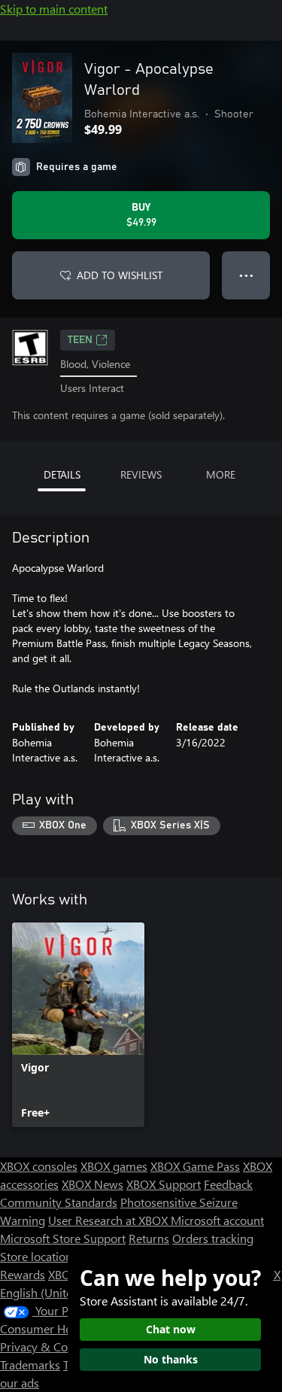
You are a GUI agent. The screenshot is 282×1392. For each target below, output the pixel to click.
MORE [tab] (220, 474)
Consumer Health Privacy (66, 1328)
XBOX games (113, 1166)
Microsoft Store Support (63, 1238)
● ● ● (246, 275)
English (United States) (58, 1292)
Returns (149, 1238)
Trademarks (30, 1364)
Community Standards (58, 1202)
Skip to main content (54, 9)
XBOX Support (163, 1184)
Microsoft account (217, 1220)
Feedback (228, 1184)
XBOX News (92, 1184)
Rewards (22, 1274)
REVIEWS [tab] (141, 474)
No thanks (171, 1359)
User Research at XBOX (109, 1220)
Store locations (38, 1256)
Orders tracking (212, 1238)
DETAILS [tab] (62, 474)
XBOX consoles (38, 1166)
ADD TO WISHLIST (119, 275)
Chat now (171, 1329)
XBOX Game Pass (195, 1166)
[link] (78, 1024)
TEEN (80, 340)
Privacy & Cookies (47, 1346)
